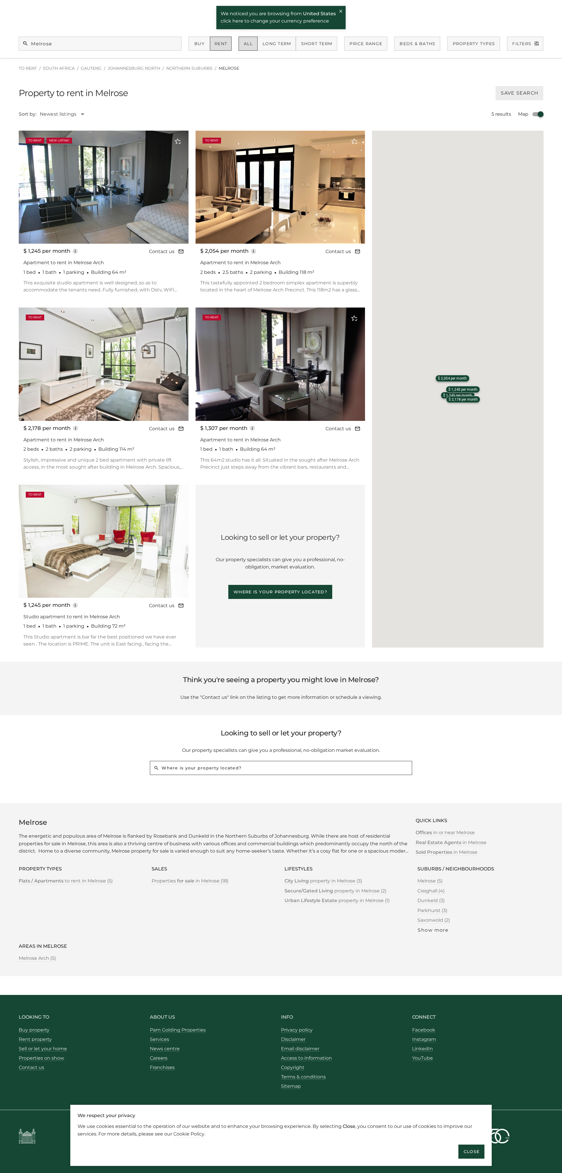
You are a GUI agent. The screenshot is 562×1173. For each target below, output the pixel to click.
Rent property (35, 1039)
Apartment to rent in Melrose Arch (63, 262)
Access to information (306, 1058)
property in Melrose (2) (335, 891)
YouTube (422, 1058)
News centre (165, 1048)
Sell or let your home (43, 1048)
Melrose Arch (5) (37, 958)
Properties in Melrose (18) (190, 881)
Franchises (162, 1067)
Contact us (161, 251)
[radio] (199, 44)
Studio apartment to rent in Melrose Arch (71, 616)
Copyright (292, 1067)
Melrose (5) (430, 881)
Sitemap (291, 1086)
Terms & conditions (303, 1077)
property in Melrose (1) (337, 900)
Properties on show (41, 1058)
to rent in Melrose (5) (66, 881)
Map (523, 114)
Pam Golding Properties (178, 1030)
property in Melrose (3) (323, 881)
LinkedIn (422, 1048)
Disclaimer (293, 1039)
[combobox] (65, 114)
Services (159, 1039)
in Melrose (451, 842)
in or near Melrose (445, 832)
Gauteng (91, 68)
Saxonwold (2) (433, 920)
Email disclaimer (300, 1048)
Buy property (34, 1030)
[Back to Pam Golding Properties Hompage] (27, 1137)
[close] (341, 12)
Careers (158, 1058)
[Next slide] (176, 187)
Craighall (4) (431, 891)
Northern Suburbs (189, 68)
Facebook (423, 1030)
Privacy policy (297, 1030)
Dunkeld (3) (431, 900)
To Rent (28, 68)
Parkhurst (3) (432, 910)
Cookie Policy (188, 1133)
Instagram (424, 1039)
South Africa (59, 68)
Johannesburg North (134, 68)
